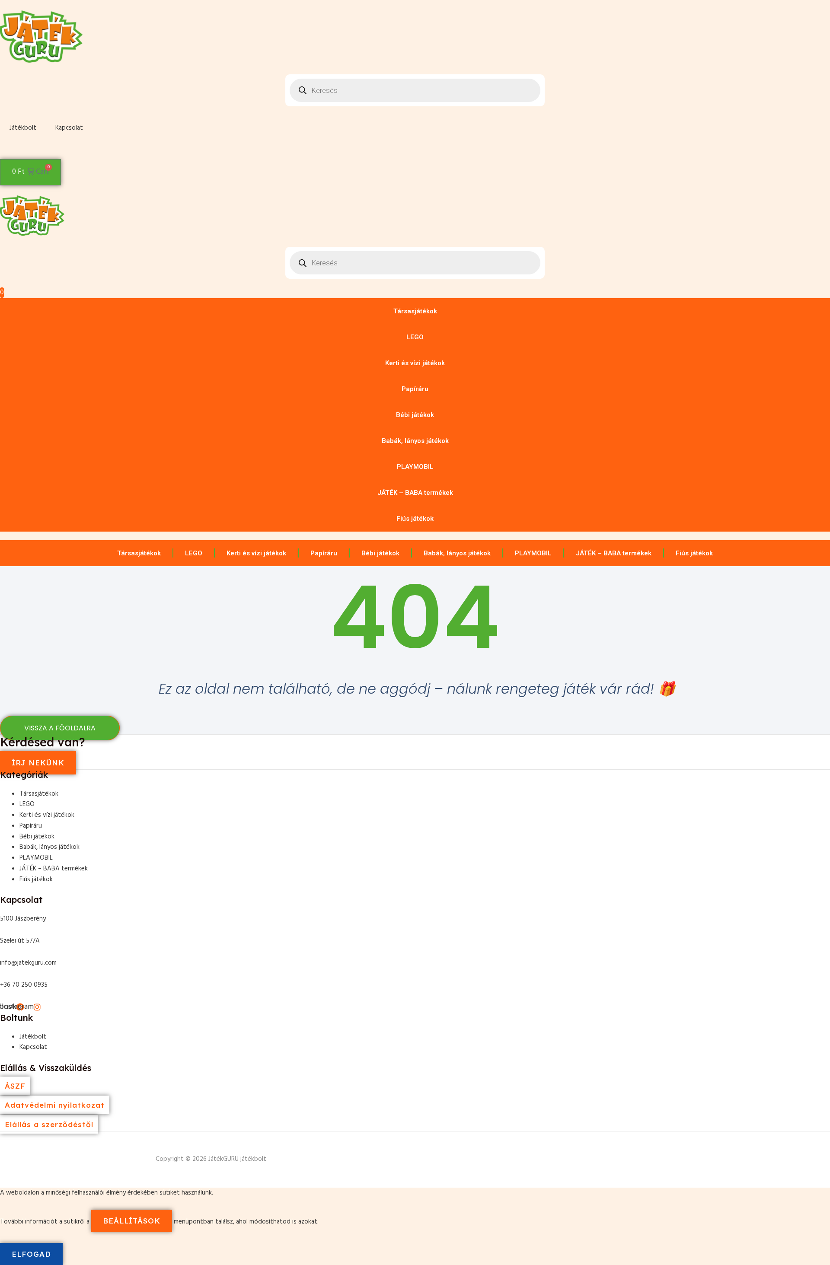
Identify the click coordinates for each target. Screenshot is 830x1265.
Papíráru (415, 389)
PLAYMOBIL (415, 467)
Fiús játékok (415, 519)
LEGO (415, 337)
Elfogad (31, 1254)
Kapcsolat (69, 128)
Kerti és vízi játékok (415, 363)
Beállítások (131, 1220)
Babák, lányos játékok (415, 441)
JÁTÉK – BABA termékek (415, 493)
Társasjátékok (415, 311)
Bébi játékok (415, 415)
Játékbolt (23, 128)
